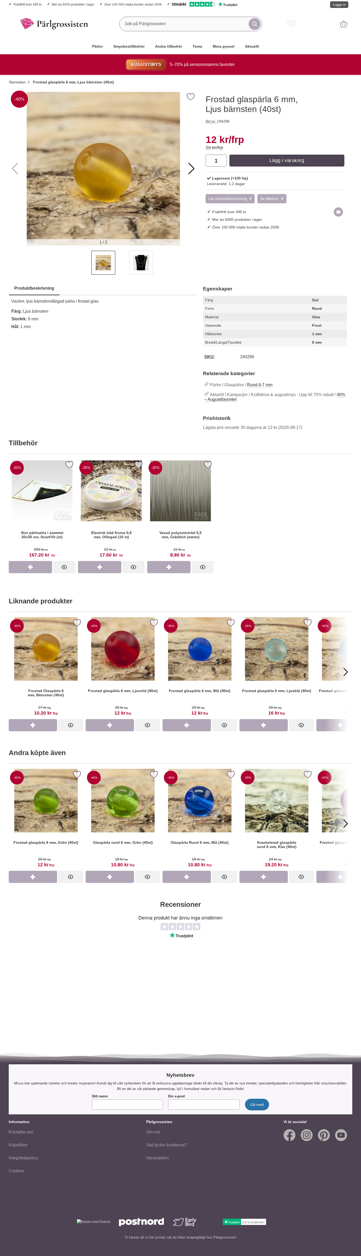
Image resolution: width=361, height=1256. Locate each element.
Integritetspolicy (23, 1158)
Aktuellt (252, 46)
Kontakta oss (21, 1132)
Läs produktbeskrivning (227, 199)
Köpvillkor (18, 1145)
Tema (197, 46)
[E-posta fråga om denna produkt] (338, 212)
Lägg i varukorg (287, 160)
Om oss (153, 1132)
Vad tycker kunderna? (166, 1145)
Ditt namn (100, 1096)
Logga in (339, 5)
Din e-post (176, 1096)
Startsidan (17, 82)
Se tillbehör (269, 199)
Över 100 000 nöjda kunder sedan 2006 (133, 4)
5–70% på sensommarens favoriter (182, 64)
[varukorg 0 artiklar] (344, 23)
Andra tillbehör (168, 46)
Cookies (16, 1171)
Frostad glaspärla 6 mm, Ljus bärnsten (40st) (73, 82)
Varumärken (157, 1158)
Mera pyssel (223, 46)
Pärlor (97, 46)
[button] (191, 168)
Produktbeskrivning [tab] (34, 288)
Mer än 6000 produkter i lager (73, 4)
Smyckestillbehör (129, 46)
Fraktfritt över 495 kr (27, 4)
